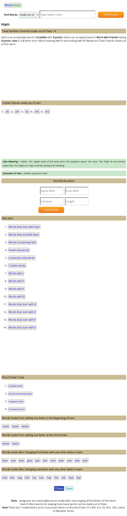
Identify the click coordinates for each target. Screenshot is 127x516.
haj (34, 477)
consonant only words (22, 258)
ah (7, 111)
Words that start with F (22, 319)
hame (5, 443)
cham (5, 426)
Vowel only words (19, 250)
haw (71, 477)
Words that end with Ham (24, 234)
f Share (59, 488)
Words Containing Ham (22, 242)
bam (5, 460)
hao (41, 477)
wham (25, 426)
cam (13, 460)
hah (27, 477)
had (4, 477)
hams (15, 443)
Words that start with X (22, 327)
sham (15, 426)
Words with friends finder (20, 393)
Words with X (16, 289)
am (17, 111)
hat (64, 477)
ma (47, 111)
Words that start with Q (22, 304)
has (56, 477)
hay (79, 477)
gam (29, 460)
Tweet (69, 488)
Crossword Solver (17, 409)
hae (12, 477)
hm (37, 111)
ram (69, 460)
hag (20, 477)
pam (61, 460)
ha (27, 111)
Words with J (16, 273)
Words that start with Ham (24, 227)
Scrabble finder (16, 386)
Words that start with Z (22, 312)
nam (53, 460)
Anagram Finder (16, 401)
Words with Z (16, 281)
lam (45, 460)
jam (37, 460)
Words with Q (16, 296)
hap (49, 477)
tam (77, 460)
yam (85, 460)
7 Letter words (17, 265)
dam (21, 460)
